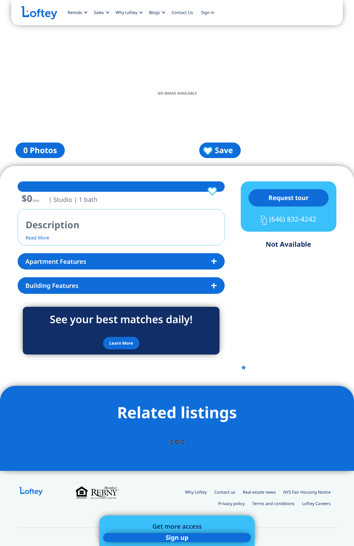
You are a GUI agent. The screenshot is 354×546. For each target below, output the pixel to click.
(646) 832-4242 (292, 219)
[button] (86, 12)
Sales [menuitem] (99, 12)
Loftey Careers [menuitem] (316, 503)
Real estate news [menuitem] (259, 492)
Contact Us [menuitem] (182, 12)
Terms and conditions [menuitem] (273, 503)
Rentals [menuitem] (75, 12)
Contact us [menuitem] (224, 492)
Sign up (177, 537)
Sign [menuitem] (207, 12)
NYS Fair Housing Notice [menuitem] (307, 492)
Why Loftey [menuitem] (126, 12)
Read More (37, 238)
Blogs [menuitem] (154, 12)
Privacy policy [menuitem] (231, 503)
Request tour (288, 197)
